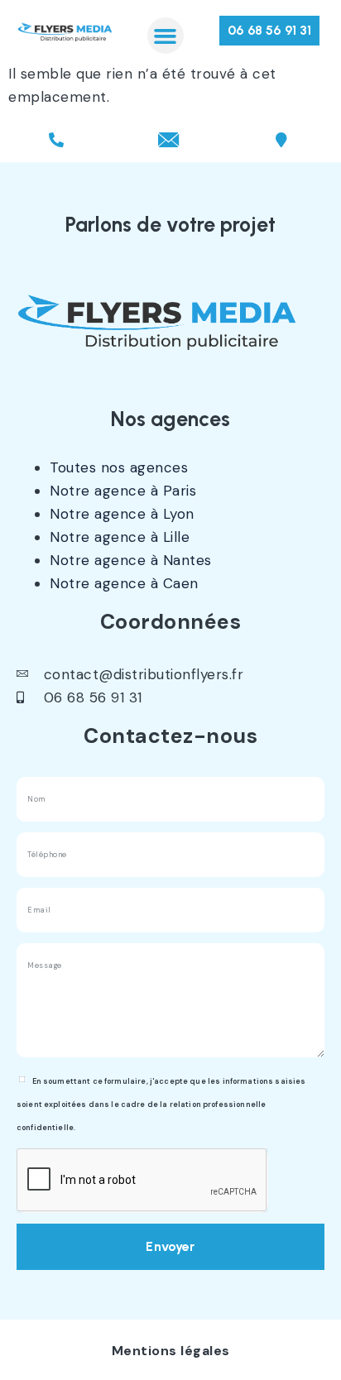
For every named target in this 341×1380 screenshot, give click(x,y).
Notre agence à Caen (124, 583)
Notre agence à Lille (120, 537)
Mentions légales (171, 1350)
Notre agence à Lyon (122, 514)
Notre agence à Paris (123, 491)
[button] (165, 35)
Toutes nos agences (119, 467)
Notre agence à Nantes (131, 560)
